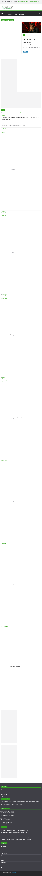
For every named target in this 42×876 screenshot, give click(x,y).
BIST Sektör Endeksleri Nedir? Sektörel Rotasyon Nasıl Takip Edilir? (13, 837)
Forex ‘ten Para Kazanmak (5, 823)
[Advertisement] (9, 75)
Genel (2, 857)
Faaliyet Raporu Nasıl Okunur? (14, 500)
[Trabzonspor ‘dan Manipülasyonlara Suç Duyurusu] (4, 169)
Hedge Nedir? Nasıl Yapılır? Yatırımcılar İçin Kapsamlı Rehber (20, 334)
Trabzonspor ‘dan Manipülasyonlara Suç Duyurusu (18, 167)
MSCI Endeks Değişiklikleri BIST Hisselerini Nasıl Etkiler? (11, 832)
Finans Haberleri (15, 12)
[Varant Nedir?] (4, 584)
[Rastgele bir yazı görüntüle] (39, 13)
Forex (16, 14)
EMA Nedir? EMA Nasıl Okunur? (14, 666)
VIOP (26, 12)
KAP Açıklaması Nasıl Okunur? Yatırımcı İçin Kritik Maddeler (12, 830)
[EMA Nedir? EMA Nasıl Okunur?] (4, 667)
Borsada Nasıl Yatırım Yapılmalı (6, 816)
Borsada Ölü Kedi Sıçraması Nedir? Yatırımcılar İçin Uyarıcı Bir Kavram (22, 251)
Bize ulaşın (21, 14)
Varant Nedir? (11, 583)
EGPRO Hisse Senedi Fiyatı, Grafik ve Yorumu (9, 792)
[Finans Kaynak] (2, 13)
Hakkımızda (3, 796)
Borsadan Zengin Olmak (5, 814)
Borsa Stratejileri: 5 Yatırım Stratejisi (7, 815)
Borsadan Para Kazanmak (5, 819)
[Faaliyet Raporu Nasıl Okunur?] (4, 501)
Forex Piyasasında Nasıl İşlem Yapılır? (8, 811)
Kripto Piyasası (10, 14)
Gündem (8, 12)
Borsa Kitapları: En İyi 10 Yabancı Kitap (8, 812)
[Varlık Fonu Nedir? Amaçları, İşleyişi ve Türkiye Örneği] (4, 418)
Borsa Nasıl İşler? (4, 818)
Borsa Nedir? (3, 820)
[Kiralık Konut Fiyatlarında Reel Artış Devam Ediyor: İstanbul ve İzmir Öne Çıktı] (21, 113)
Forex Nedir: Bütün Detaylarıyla (6, 822)
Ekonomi (30, 12)
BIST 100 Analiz (3, 846)
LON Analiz (3, 864)
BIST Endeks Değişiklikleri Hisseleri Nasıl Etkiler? (26, 1)
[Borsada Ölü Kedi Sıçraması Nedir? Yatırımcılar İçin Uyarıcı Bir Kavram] (4, 252)
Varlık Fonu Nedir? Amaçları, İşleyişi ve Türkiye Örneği (18, 417)
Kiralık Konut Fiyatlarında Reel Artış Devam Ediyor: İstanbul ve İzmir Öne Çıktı (20, 119)
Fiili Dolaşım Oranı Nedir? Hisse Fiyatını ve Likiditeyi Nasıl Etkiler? (13, 839)
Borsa (22, 12)
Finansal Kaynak (31, 36)
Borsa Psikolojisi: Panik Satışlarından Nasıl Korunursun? (29, 40)
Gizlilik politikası (4, 794)
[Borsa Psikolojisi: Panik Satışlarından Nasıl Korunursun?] (31, 27)
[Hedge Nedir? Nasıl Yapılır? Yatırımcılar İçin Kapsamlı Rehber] (4, 335)
